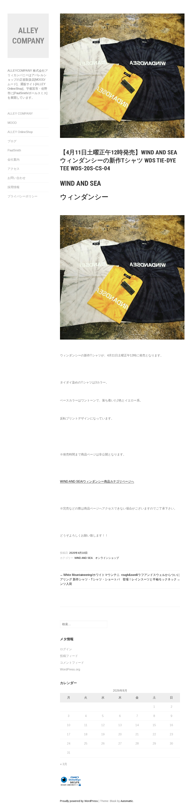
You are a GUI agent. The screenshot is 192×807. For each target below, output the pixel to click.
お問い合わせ (17, 178)
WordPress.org (70, 669)
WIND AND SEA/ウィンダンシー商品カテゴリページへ (97, 481)
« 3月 (63, 764)
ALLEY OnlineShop (20, 132)
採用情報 (14, 187)
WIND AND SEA (83, 558)
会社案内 (14, 159)
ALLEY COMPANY (20, 113)
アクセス (14, 168)
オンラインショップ (107, 558)
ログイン (66, 649)
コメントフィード (72, 662)
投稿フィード (69, 655)
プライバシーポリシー (23, 196)
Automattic (127, 800)
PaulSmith (14, 150)
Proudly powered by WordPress (79, 800)
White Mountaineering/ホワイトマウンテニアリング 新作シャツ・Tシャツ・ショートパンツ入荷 (90, 579)
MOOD (12, 122)
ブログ (12, 141)
